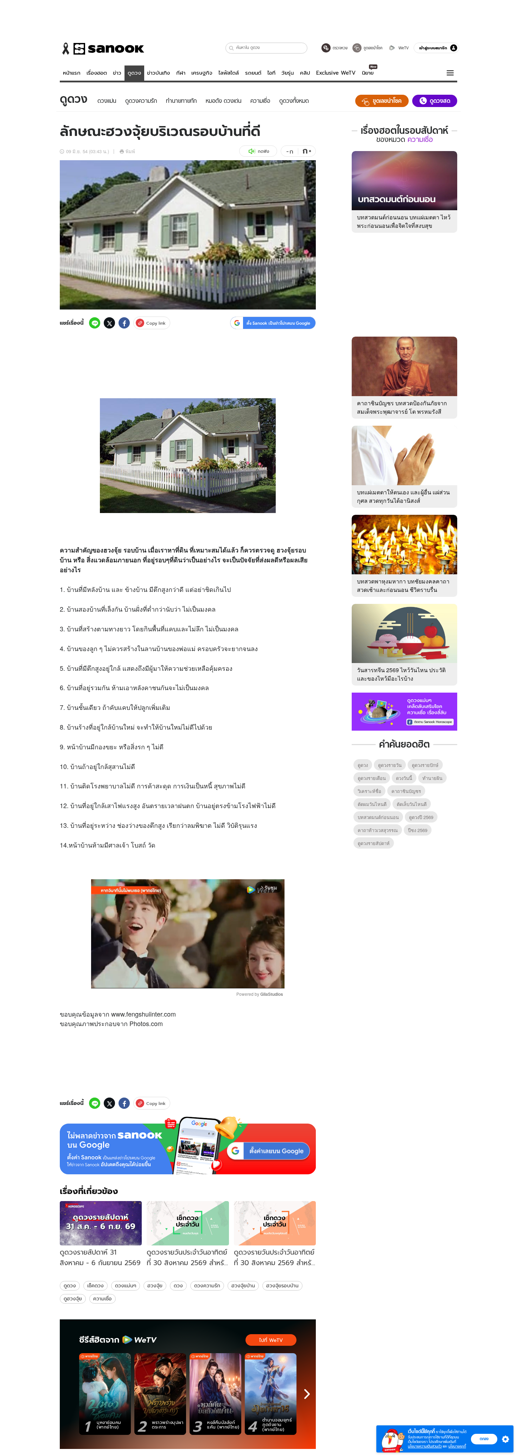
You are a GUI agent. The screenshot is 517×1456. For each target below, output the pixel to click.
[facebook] (124, 323)
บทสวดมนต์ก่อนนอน (378, 817)
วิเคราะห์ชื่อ (369, 791)
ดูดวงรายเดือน (372, 778)
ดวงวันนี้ (404, 778)
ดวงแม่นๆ (125, 1285)
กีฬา (180, 73)
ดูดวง (134, 73)
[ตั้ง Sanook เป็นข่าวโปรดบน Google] (188, 1145)
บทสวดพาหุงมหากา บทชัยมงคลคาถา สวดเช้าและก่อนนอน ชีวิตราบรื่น (403, 585)
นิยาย (368, 73)
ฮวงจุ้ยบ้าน (243, 1285)
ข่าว (117, 73)
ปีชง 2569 (417, 830)
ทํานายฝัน (432, 778)
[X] (109, 323)
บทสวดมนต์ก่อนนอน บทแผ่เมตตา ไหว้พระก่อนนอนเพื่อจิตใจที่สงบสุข (404, 221)
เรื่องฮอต (97, 73)
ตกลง (484, 1439)
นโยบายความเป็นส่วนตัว (425, 1446)
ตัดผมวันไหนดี (372, 804)
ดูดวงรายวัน (390, 765)
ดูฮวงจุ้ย (73, 1298)
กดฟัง (263, 151)
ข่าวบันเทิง (158, 73)
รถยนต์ (253, 73)
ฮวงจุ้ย (154, 1285)
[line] (94, 323)
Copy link (156, 323)
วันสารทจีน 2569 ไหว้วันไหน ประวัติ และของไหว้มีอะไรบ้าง (401, 674)
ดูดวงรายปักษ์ (425, 765)
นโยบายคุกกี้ (457, 1446)
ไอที (271, 73)
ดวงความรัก (207, 1285)
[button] (231, 48)
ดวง (178, 1285)
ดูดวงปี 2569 (421, 817)
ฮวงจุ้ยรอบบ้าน (282, 1285)
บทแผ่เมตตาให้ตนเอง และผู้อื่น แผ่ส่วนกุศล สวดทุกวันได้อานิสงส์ (403, 496)
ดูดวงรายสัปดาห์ (374, 843)
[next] (307, 1394)
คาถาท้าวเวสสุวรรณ (378, 830)
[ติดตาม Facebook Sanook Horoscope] (404, 710)
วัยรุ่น (287, 73)
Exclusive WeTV (336, 73)
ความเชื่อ (102, 1298)
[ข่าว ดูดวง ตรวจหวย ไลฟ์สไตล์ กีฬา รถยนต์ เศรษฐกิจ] (102, 48)
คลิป (305, 73)
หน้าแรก (72, 73)
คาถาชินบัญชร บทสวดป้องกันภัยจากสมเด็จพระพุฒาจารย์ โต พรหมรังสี (402, 407)
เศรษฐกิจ (201, 73)
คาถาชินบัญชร (406, 791)
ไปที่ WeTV (271, 1340)
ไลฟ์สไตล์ (228, 73)
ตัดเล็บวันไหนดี (412, 804)
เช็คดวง (95, 1285)
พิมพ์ (130, 151)
